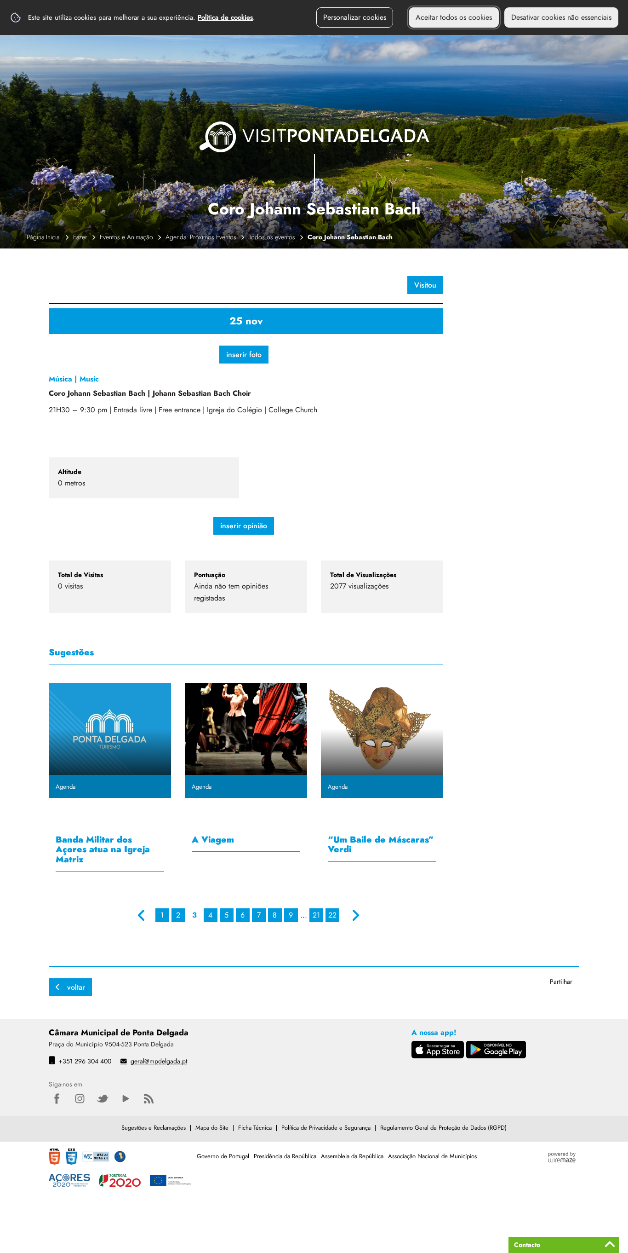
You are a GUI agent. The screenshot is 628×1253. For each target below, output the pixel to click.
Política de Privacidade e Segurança (326, 1127)
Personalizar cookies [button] (354, 17)
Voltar (76, 987)
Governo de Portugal (223, 1156)
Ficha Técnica (255, 1127)
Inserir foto (244, 354)
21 (316, 915)
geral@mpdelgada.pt (159, 1061)
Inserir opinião (243, 525)
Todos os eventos (272, 237)
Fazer (80, 237)
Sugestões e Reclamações (153, 1127)
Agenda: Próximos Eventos (201, 237)
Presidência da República (285, 1156)
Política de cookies (225, 17)
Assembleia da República (352, 1156)
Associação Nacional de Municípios (432, 1156)
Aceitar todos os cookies (454, 17)
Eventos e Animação (126, 237)
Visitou (425, 285)
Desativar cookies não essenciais (561, 17)
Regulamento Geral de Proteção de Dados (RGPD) (443, 1127)
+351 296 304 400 (84, 1061)
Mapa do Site (211, 1127)
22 (332, 915)
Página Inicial (44, 237)
